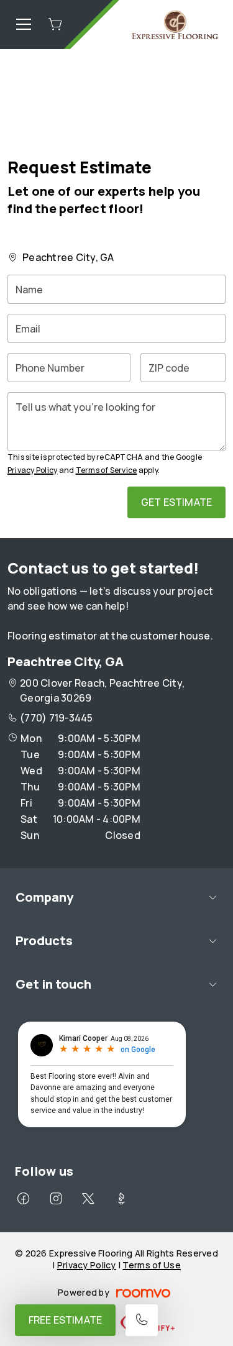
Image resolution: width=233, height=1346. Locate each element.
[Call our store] (142, 1320)
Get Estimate (176, 502)
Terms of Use (151, 1265)
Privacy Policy (32, 470)
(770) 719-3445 (56, 718)
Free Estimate (65, 1320)
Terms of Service (106, 470)
